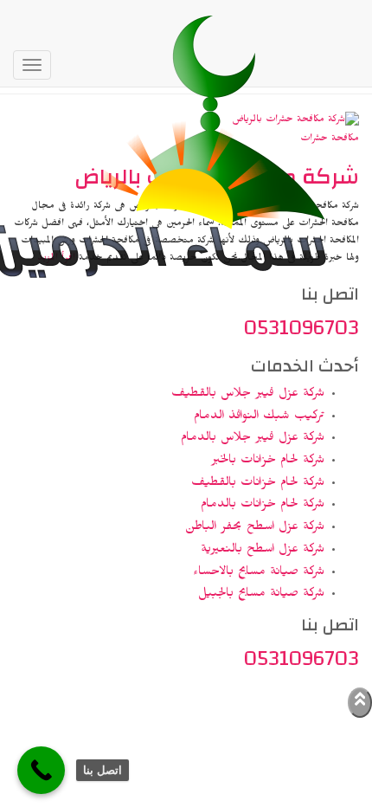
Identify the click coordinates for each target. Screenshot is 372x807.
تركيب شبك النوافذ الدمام (259, 417)
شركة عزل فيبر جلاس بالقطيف (247, 395)
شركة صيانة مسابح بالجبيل (261, 595)
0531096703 (301, 327)
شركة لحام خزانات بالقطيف (257, 484)
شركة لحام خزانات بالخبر (267, 461)
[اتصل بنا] (41, 770)
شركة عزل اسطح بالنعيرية (262, 550)
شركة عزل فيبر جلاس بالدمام (252, 439)
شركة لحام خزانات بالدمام (262, 505)
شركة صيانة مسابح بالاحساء (258, 573)
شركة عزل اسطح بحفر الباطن (254, 528)
